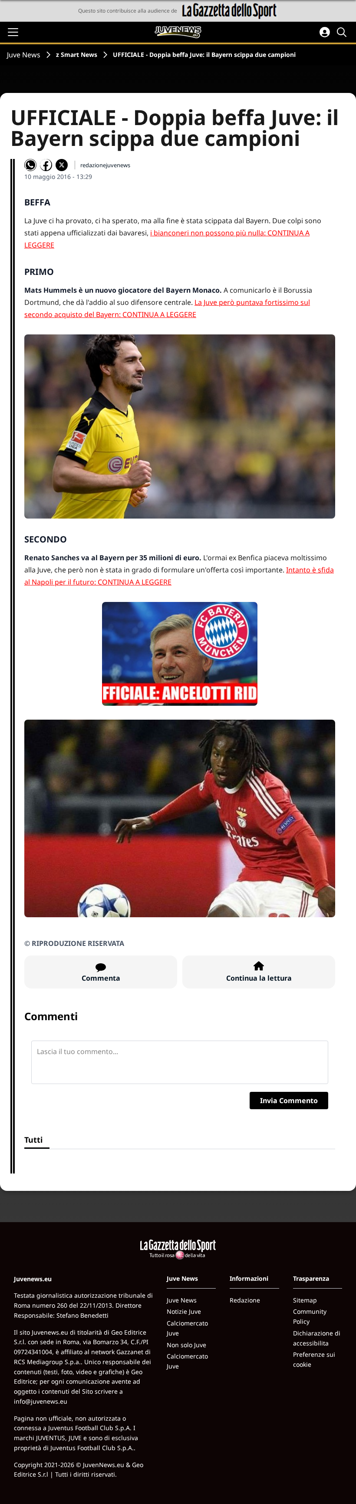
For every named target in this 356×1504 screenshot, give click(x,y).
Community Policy (309, 1316)
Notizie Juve (184, 1311)
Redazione (245, 1300)
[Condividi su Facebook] (46, 165)
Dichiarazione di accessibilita (316, 1338)
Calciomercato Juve (187, 1328)
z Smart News (76, 54)
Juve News (23, 54)
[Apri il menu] (13, 32)
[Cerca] (343, 32)
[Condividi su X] (62, 165)
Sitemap (305, 1300)
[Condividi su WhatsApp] (30, 165)
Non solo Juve (186, 1345)
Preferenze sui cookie (314, 1359)
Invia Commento (289, 1100)
